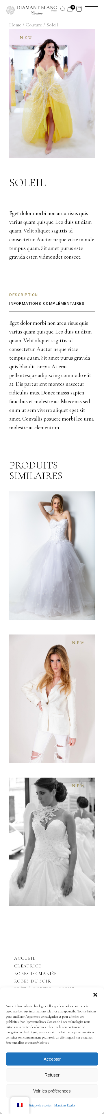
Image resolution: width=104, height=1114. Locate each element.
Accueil (25, 958)
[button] (95, 995)
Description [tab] (23, 295)
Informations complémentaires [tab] (47, 303)
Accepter (52, 1059)
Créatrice (27, 966)
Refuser (52, 1074)
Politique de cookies (38, 1105)
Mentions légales (64, 1105)
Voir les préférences (52, 1090)
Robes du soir (32, 981)
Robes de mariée (35, 973)
